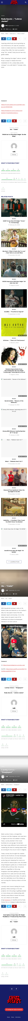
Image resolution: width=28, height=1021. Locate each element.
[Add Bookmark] (25, 38)
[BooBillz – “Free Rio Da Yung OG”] (14, 298)
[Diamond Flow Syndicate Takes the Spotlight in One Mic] (14, 477)
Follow (14, 154)
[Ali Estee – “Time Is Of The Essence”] (14, 327)
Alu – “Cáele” (7, 586)
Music (3, 15)
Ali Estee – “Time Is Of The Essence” (14, 340)
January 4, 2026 (14, 435)
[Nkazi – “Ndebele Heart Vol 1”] (14, 448)
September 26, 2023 (14, 590)
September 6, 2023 (14, 314)
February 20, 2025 (15, 224)
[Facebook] (16, 989)
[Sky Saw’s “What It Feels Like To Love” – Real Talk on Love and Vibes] (14, 238)
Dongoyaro (7, 900)
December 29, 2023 (14, 255)
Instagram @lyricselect (14, 1009)
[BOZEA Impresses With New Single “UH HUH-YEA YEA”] (14, 268)
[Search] (25, 2)
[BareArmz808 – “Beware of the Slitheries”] (14, 387)
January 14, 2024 (14, 404)
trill (6, 25)
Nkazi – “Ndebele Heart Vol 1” (14, 461)
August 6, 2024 (15, 285)
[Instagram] (12, 989)
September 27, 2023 (13, 25)
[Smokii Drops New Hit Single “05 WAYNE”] (14, 537)
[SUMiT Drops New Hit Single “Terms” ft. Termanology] (14, 208)
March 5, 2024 (15, 342)
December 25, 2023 (14, 463)
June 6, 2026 (14, 554)
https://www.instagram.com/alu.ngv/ (14, 665)
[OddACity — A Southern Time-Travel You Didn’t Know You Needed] (14, 507)
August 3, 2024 (15, 374)
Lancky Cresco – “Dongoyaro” (8, 771)
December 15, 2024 (14, 494)
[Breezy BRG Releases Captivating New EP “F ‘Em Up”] (14, 418)
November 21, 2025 (14, 524)
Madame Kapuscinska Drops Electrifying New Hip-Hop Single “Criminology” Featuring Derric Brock (14, 370)
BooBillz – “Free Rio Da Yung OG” (14, 311)
